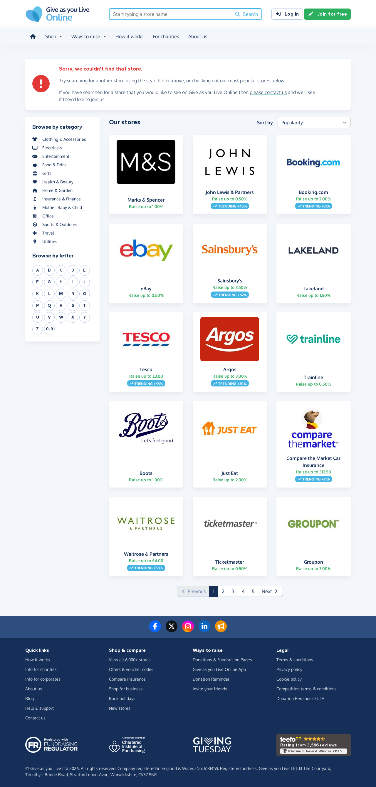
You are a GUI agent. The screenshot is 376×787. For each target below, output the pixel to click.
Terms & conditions (294, 659)
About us (197, 36)
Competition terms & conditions (306, 688)
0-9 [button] (49, 328)
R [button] (61, 305)
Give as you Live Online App (219, 669)
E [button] (84, 270)
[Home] (33, 36)
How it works (129, 36)
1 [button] (215, 591)
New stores (119, 708)
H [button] (61, 281)
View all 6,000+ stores (130, 659)
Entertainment (55, 156)
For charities (166, 36)
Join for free (332, 14)
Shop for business (126, 688)
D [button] (73, 270)
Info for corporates (43, 679)
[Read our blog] (221, 630)
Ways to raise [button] (85, 36)
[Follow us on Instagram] (188, 630)
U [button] (37, 317)
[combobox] (170, 14)
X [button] (73, 317)
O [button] (84, 293)
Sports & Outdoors (59, 224)
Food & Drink (54, 164)
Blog (29, 698)
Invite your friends (210, 688)
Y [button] (84, 317)
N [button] (73, 293)
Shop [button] (50, 36)
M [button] (61, 293)
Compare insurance (127, 679)
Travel (48, 232)
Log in (292, 14)
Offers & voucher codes (131, 669)
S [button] (73, 305)
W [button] (61, 317)
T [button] (84, 305)
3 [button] (233, 591)
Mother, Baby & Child (62, 207)
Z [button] (37, 328)
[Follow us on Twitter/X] (171, 630)
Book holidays (122, 698)
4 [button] (243, 591)
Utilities (49, 241)
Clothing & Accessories (64, 139)
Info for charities (41, 669)
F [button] (37, 281)
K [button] (37, 293)
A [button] (37, 270)
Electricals (52, 147)
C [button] (61, 270)
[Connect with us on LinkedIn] (204, 630)
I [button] (73, 281)
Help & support (39, 708)
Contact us (35, 717)
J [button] (84, 281)
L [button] (49, 293)
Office (48, 215)
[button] (270, 591)
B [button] (49, 270)
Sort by (265, 122)
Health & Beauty (57, 181)
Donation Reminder (211, 679)
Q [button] (49, 305)
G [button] (49, 281)
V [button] (49, 317)
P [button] (37, 305)
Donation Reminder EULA (300, 698)
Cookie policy (289, 679)
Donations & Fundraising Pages (222, 659)
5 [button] (253, 591)
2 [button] (223, 591)
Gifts (46, 173)
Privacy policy (289, 669)
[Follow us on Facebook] (155, 630)
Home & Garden (57, 190)
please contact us (268, 92)
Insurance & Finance (61, 198)
